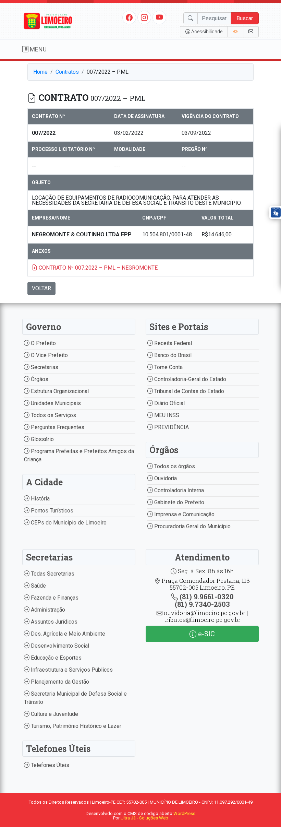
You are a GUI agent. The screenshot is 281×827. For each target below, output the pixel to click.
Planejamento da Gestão (59, 681)
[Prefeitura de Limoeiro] (48, 20)
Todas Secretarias (51, 573)
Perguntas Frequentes (56, 427)
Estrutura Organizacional (59, 391)
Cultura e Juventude (53, 714)
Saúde (37, 585)
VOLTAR (41, 288)
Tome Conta (168, 367)
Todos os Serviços (52, 415)
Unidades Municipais (55, 403)
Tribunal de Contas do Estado (188, 391)
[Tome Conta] (235, 31)
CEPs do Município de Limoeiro (68, 522)
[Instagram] (144, 17)
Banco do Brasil (172, 355)
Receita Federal (172, 343)
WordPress (184, 813)
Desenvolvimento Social (59, 645)
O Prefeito (42, 343)
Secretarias (43, 367)
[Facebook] (129, 17)
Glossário (41, 439)
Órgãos (38, 379)
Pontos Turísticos (51, 510)
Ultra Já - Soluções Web (144, 818)
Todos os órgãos (174, 466)
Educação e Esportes (55, 657)
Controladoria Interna (178, 490)
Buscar (244, 18)
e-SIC (205, 634)
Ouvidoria (165, 478)
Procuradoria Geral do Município (192, 526)
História (39, 498)
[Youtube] (159, 17)
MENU (37, 49)
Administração (47, 609)
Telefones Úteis (49, 765)
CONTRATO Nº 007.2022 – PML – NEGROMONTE (97, 267)
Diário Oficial (169, 403)
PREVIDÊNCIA (171, 427)
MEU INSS (166, 415)
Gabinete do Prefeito (178, 502)
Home (40, 72)
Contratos (67, 72)
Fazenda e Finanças (53, 597)
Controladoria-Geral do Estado (189, 379)
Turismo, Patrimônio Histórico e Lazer (75, 726)
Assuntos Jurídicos (53, 621)
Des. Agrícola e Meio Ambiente (67, 633)
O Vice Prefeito (48, 355)
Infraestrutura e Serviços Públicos (71, 669)
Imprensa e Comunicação (184, 514)
